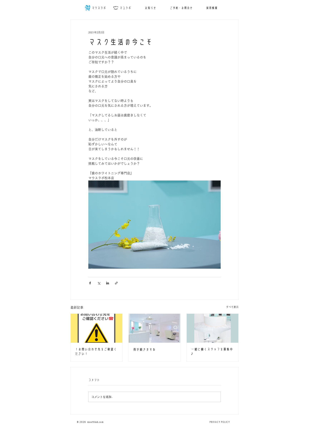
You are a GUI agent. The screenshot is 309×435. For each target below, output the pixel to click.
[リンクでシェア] (116, 283)
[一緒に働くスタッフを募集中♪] (212, 328)
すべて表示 (232, 307)
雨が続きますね (144, 349)
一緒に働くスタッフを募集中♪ (212, 351)
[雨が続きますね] (154, 328)
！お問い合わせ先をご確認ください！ (96, 351)
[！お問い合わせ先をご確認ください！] (96, 328)
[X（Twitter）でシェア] (98, 283)
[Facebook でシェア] (90, 283)
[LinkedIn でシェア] (107, 283)
